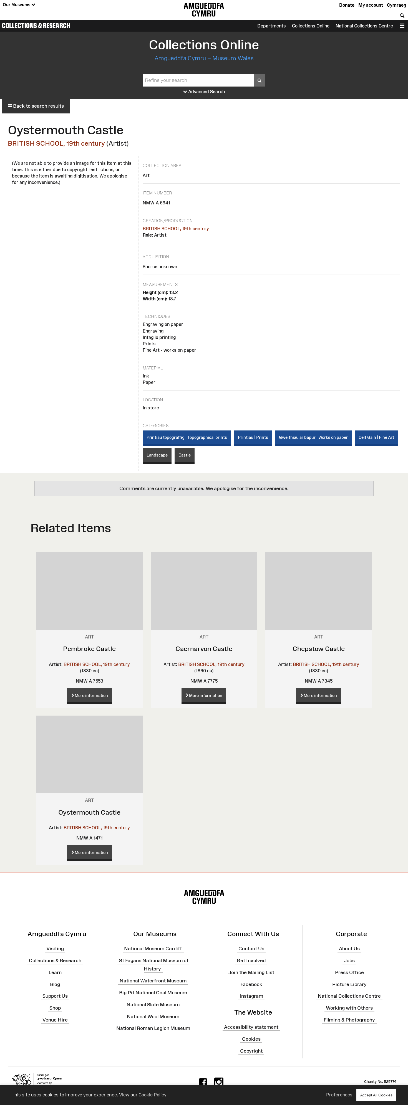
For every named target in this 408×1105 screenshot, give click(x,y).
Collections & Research (36, 25)
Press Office (349, 972)
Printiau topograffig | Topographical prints (187, 437)
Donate (346, 4)
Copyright (251, 1050)
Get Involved (251, 960)
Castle (184, 455)
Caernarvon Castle (203, 648)
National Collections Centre (364, 25)
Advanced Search (206, 91)
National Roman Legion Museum (153, 1028)
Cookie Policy (152, 1094)
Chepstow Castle (319, 648)
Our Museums (17, 4)
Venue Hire (55, 1020)
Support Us (55, 996)
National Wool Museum (153, 1016)
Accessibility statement (251, 1027)
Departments (271, 25)
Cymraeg (396, 4)
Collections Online (310, 25)
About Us (349, 948)
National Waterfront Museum (153, 981)
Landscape (157, 455)
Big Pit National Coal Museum (153, 992)
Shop (55, 1008)
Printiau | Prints (253, 437)
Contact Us (251, 948)
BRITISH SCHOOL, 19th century (56, 143)
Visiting (55, 948)
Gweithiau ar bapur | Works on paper (313, 437)
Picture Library (349, 984)
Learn (55, 972)
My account (370, 4)
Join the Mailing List (251, 972)
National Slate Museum (153, 1004)
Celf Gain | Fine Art (376, 437)
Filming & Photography (349, 1020)
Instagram (251, 996)
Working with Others (349, 1008)
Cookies (251, 1039)
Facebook (251, 984)
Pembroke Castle (89, 648)
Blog (55, 984)
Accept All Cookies (376, 1095)
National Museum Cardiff (153, 948)
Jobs (349, 960)
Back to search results (38, 106)
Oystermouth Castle (89, 812)
